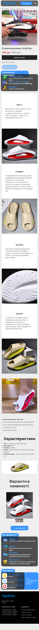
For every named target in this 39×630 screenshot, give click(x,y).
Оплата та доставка (26, 615)
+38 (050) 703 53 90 (15, 585)
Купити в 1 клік (19, 58)
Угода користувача (26, 612)
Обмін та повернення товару (28, 617)
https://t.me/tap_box (7, 614)
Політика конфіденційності (28, 610)
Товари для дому (20, 9)
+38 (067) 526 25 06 (15, 580)
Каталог (12, 9)
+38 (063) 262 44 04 (15, 574)
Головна (6, 9)
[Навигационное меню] (35, 3)
